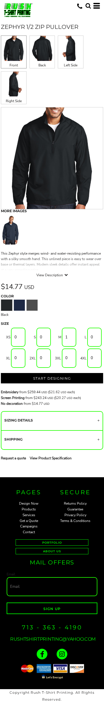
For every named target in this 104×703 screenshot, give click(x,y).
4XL (83, 358)
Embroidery (9, 392)
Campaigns (29, 526)
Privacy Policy (75, 515)
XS (8, 337)
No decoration (12, 403)
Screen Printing (13, 398)
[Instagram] (62, 654)
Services (29, 515)
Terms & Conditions (75, 521)
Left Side (70, 65)
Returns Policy (75, 503)
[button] (88, 6)
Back (42, 65)
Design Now (28, 503)
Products (29, 509)
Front (14, 65)
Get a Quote (29, 521)
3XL (58, 358)
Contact (29, 532)
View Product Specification (51, 458)
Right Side (14, 101)
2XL (32, 358)
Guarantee (75, 509)
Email (11, 574)
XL (8, 358)
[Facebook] (42, 654)
